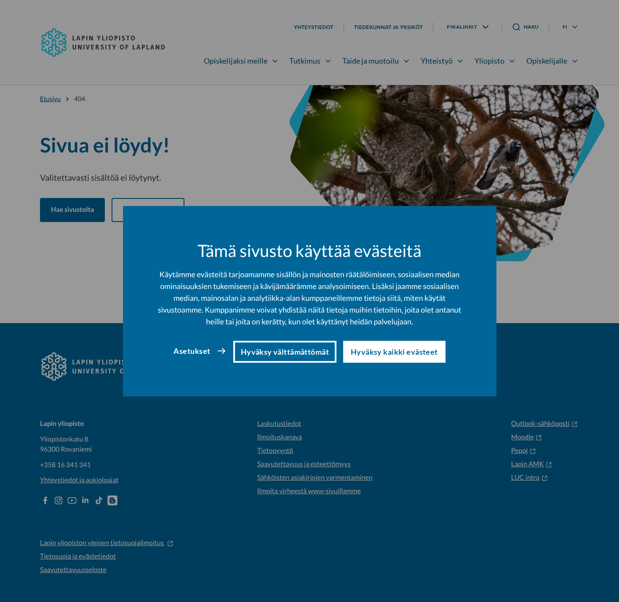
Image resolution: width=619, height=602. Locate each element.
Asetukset (191, 351)
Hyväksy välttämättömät (285, 351)
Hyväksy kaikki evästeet (394, 351)
